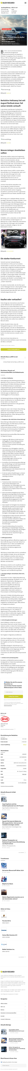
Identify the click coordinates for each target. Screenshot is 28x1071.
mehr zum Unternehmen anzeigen (7, 729)
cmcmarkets (10, 251)
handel (8, 143)
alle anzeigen (21, 852)
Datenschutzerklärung (8, 705)
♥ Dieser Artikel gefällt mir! (13, 349)
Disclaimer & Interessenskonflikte (7, 786)
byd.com (24, 774)
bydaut (8, 93)
